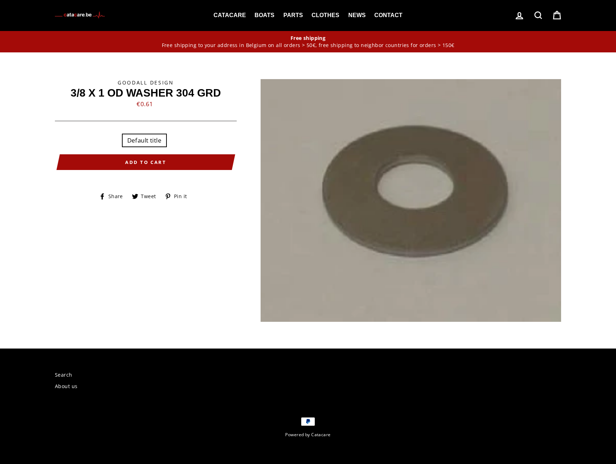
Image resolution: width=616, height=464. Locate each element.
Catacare (230, 15)
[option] (308, 42)
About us (66, 386)
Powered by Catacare (307, 434)
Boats (264, 15)
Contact (388, 15)
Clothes (325, 15)
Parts (293, 15)
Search (63, 374)
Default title (144, 140)
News (357, 15)
